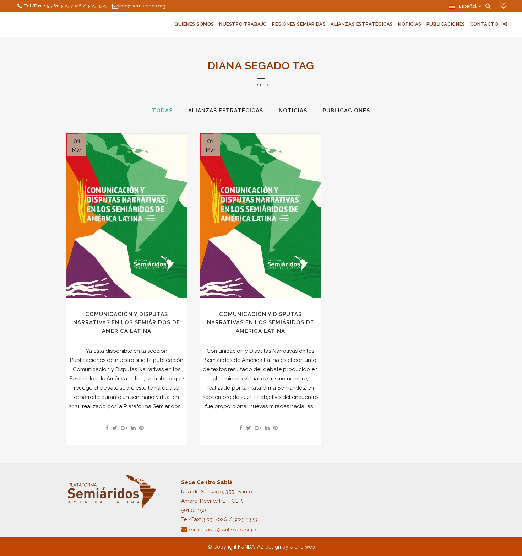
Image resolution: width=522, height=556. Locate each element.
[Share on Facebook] (107, 428)
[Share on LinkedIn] (133, 428)
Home (258, 84)
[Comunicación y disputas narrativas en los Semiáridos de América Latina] (260, 215)
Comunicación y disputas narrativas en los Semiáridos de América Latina (260, 322)
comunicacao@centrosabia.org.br (223, 529)
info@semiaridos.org (142, 6)
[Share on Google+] (124, 428)
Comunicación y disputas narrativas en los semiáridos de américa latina (126, 322)
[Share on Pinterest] (141, 428)
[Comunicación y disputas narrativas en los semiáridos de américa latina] (126, 215)
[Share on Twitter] (114, 428)
